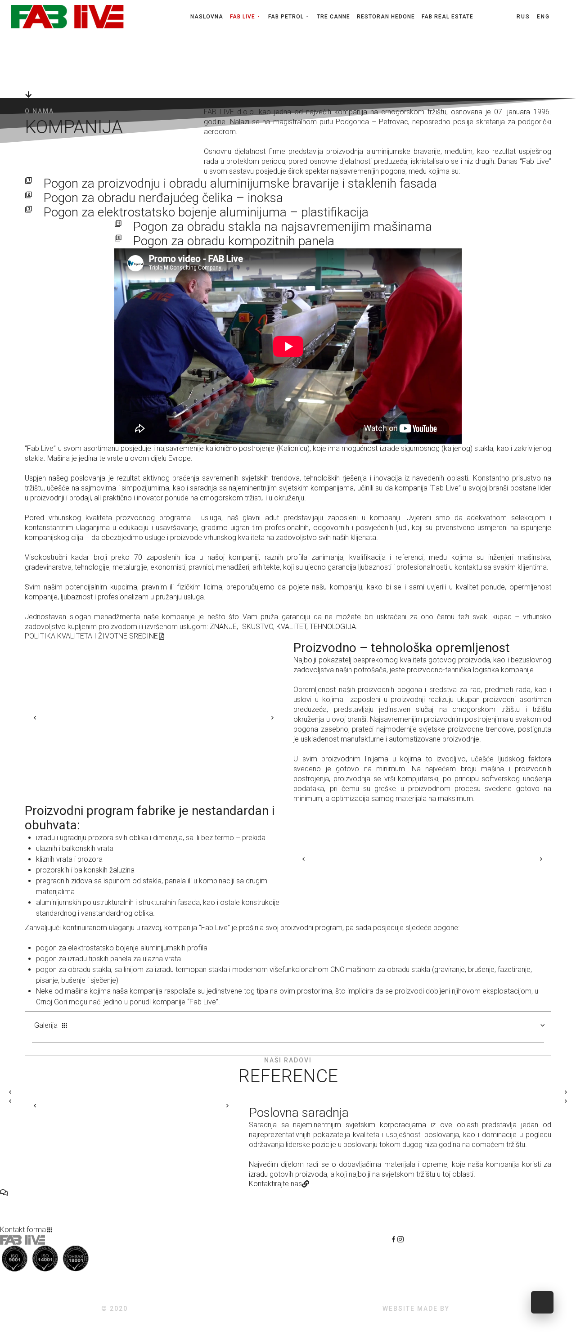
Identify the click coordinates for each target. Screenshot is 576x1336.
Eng (543, 16)
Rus (524, 16)
